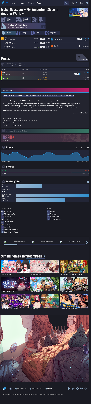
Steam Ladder (9, 222)
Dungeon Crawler (47, 95)
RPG (9, 95)
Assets (52, 211)
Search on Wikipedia (11, 229)
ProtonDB (7, 217)
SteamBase (8, 227)
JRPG (5, 95)
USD (37, 389)
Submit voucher (55, 219)
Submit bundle (55, 217)
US (21, 389)
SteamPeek (8, 219)
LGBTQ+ (71, 95)
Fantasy (65, 95)
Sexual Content (36, 95)
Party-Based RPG (16, 95)
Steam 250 (8, 224)
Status (49, 389)
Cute (60, 95)
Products (53, 214)
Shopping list (85, 59)
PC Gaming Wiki (9, 214)
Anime (56, 95)
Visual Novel (27, 95)
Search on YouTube (11, 232)
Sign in (82, 3)
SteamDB (7, 211)
